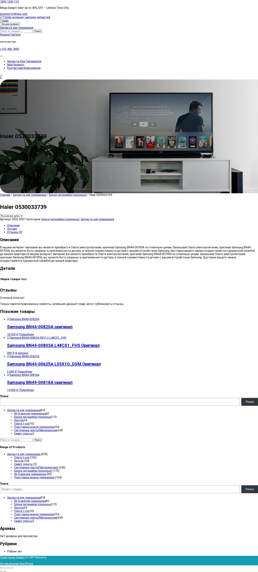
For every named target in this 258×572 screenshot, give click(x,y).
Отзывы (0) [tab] (14, 232)
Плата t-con (21, 457)
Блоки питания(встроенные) (68, 195)
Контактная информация (24, 68)
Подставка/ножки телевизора (34, 477)
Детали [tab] (12, 228)
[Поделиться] (8, 567)
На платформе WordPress (16, 563)
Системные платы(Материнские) (36, 467)
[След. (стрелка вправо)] (5, 571)
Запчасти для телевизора (16, 27)
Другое (19, 460)
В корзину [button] (21, 353)
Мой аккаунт (15, 64)
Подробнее (26, 334)
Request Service (10, 34)
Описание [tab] (13, 225)
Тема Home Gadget (12, 557)
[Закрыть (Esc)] (12, 567)
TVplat (4, 20)
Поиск (38, 31)
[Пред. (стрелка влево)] (1, 571)
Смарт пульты (23, 464)
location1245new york (13, 14)
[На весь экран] (5, 567)
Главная (5, 195)
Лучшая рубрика (10, 24)
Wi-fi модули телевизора (30, 474)
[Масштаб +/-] (1, 567)
